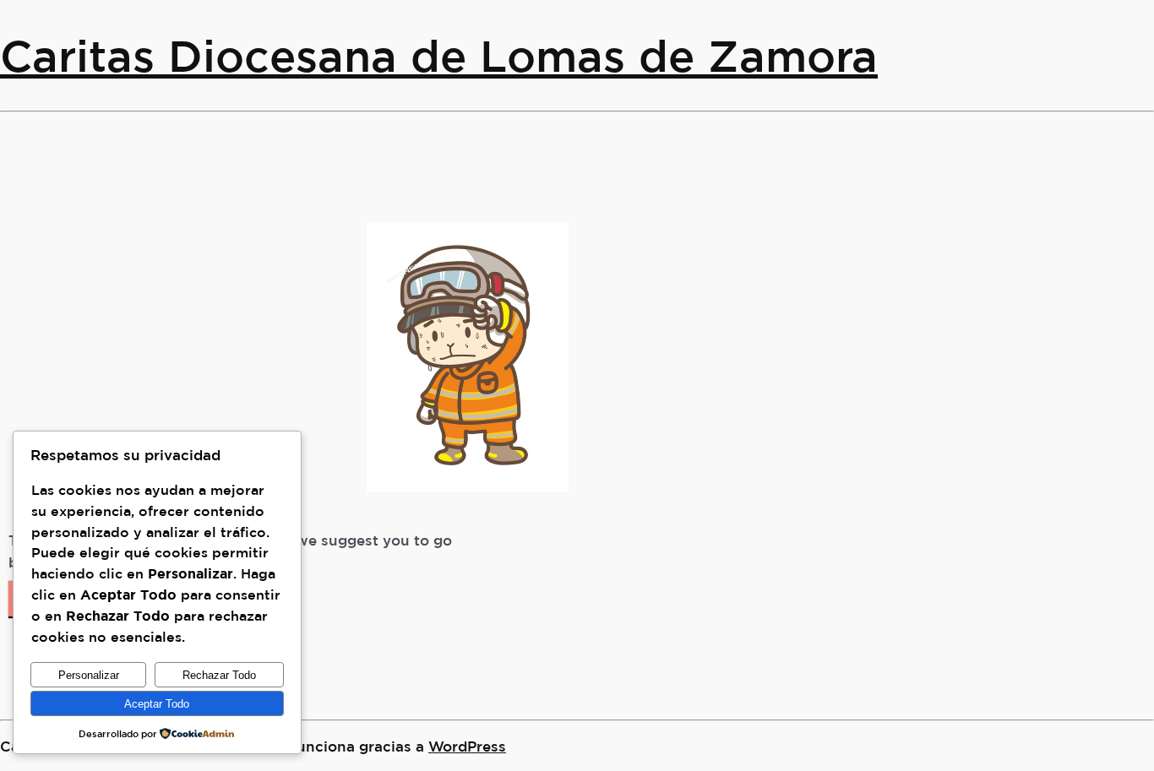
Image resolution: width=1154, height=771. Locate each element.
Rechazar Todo (219, 675)
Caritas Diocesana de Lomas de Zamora (439, 55)
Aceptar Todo (156, 704)
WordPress (467, 746)
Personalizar (88, 675)
